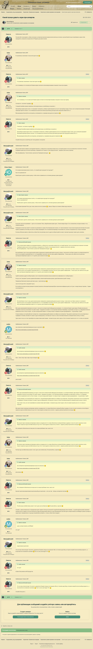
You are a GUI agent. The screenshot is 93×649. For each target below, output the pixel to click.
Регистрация (87, 2)
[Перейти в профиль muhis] (8, 329)
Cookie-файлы (59, 643)
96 (9, 46)
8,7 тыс (9, 65)
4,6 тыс (9, 158)
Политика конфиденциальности (47, 643)
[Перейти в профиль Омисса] (4, 22)
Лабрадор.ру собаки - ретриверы (38, 2)
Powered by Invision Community (46, 646)
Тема (36, 643)
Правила (19, 8)
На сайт (13, 6)
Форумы (12, 8)
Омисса (12, 21)
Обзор (19, 6)
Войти (67, 616)
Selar (8, 53)
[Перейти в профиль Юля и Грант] (8, 172)
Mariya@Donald (8, 146)
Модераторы (27, 8)
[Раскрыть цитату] (17, 78)
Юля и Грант (8, 167)
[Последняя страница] (12, 29)
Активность (26, 6)
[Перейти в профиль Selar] (8, 58)
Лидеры (34, 6)
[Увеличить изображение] (39, 55)
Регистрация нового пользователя (25, 616)
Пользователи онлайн (38, 8)
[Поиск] (90, 6)
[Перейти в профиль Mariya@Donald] (8, 151)
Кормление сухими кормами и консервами (24, 23)
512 (9, 336)
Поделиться (75, 22)
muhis (8, 324)
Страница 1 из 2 (18, 28)
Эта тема (85, 6)
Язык (31, 643)
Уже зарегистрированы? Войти (73, 2)
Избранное (41, 6)
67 (9, 179)
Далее (8, 28)
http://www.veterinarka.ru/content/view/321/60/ (27, 329)
